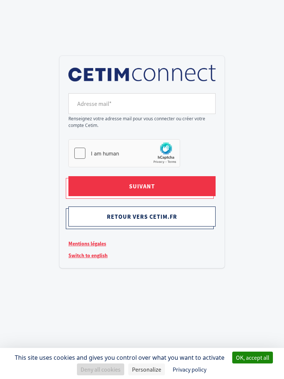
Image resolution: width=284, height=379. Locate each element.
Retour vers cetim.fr (142, 216)
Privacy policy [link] (189, 369)
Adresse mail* (94, 103)
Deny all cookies (101, 369)
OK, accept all (252, 357)
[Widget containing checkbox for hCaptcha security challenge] (124, 153)
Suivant (142, 186)
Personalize (146, 369)
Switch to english (88, 255)
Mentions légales (87, 243)
